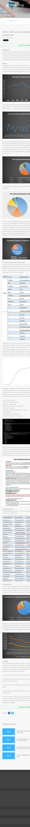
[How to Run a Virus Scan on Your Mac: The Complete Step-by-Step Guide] (8, 731)
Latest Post (13, 21)
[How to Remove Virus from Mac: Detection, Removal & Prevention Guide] (8, 739)
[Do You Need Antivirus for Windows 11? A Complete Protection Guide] (8, 755)
